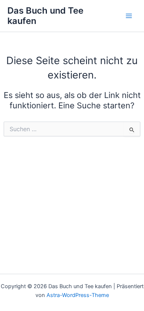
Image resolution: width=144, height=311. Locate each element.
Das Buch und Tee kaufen (45, 15)
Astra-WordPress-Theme (78, 295)
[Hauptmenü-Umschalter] (129, 16)
